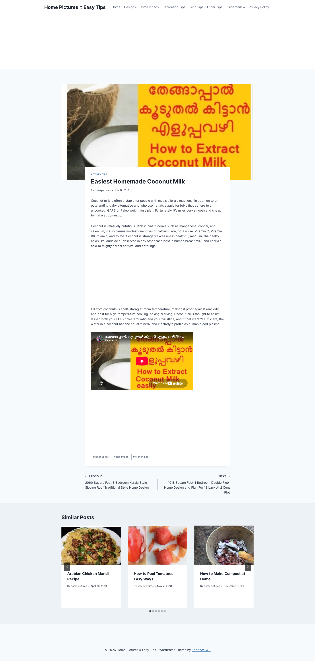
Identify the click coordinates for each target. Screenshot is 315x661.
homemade (121, 456)
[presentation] (91, 545)
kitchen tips (140, 456)
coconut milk (101, 456)
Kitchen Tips (99, 174)
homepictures (103, 190)
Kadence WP (201, 650)
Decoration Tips (173, 7)
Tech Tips (196, 7)
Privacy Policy (259, 7)
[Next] (248, 567)
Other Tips (214, 7)
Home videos (149, 7)
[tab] (150, 611)
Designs (130, 7)
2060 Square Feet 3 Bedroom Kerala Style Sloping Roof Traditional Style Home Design (117, 482)
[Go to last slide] (67, 567)
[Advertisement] (157, 41)
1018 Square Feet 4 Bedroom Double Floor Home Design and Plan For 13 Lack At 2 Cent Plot (197, 484)
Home (116, 7)
